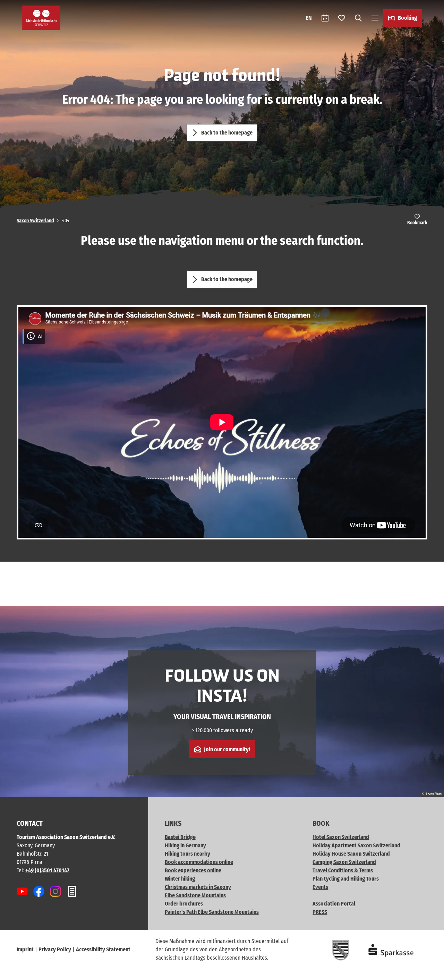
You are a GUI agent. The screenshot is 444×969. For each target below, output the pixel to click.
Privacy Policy (55, 949)
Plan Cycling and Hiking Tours (346, 878)
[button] (427, 960)
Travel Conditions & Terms (343, 870)
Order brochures (184, 903)
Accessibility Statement (103, 949)
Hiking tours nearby (187, 853)
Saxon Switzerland (35, 221)
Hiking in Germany (185, 845)
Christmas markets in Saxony (198, 887)
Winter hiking (180, 878)
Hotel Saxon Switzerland (341, 837)
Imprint (25, 949)
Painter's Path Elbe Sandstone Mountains (212, 912)
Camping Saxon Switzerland (344, 862)
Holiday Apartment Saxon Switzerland (356, 845)
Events (320, 887)
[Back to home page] (41, 18)
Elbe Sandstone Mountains (195, 895)
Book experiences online (193, 870)
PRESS (320, 912)
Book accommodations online (199, 862)
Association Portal (334, 903)
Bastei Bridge (180, 837)
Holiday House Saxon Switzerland (351, 853)
